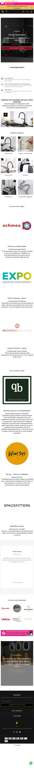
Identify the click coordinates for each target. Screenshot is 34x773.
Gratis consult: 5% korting (17, 48)
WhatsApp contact (17, 44)
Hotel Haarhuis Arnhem (17, 670)
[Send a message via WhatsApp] (31, 763)
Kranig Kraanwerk (6, 11)
